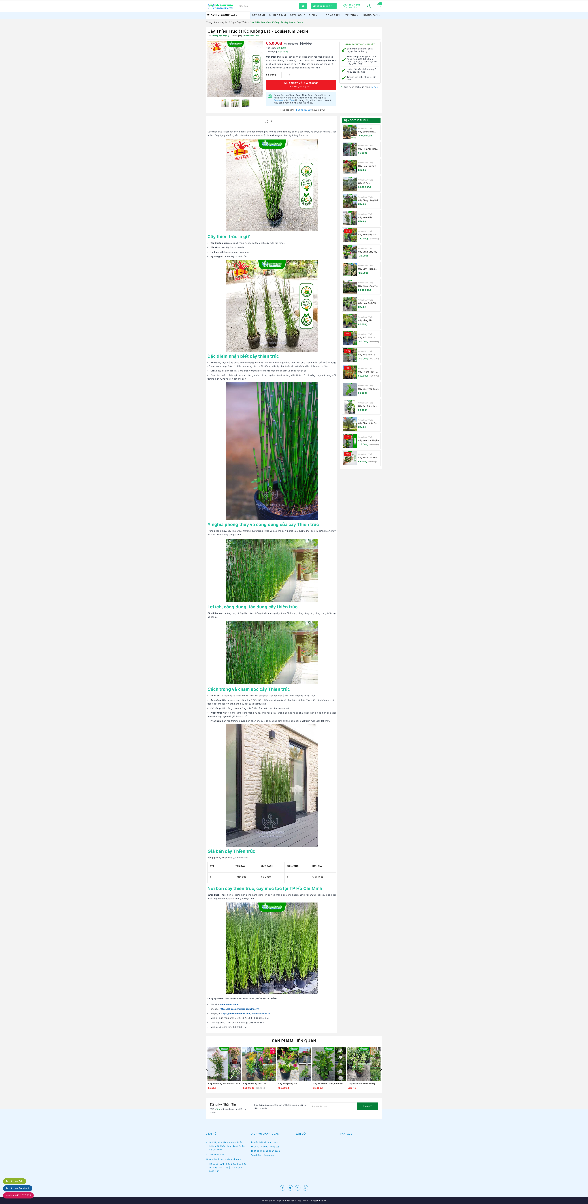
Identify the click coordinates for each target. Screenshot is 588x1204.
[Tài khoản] (369, 6)
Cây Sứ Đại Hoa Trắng (366, 131)
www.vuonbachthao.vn (314, 1200)
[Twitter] (290, 1188)
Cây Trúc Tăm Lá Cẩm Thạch (366, 337)
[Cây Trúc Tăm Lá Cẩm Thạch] (350, 338)
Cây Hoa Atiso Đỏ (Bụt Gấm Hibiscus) (368, 148)
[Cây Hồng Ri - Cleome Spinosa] (350, 321)
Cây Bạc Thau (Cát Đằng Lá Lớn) (367, 389)
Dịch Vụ (314, 15)
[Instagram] (297, 1188)
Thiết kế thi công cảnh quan (265, 1150)
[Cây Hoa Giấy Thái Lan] (350, 235)
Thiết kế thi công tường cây (265, 1146)
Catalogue (297, 15)
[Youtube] (305, 1188)
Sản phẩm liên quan (294, 1040)
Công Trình (333, 15)
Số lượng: (271, 74)
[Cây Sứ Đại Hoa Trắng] (350, 132)
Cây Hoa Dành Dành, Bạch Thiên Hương (329, 1083)
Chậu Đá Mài (277, 15)
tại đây (374, 87)
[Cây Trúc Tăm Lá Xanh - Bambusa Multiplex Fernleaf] (350, 355)
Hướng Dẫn (370, 15)
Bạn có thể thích (356, 120)
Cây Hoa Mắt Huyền (368, 440)
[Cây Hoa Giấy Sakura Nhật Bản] (350, 218)
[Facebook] (282, 1188)
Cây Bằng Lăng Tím (368, 286)
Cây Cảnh (258, 15)
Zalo (291, 100)
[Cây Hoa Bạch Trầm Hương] (350, 304)
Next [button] (381, 1068)
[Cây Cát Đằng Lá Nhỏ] (350, 407)
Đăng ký (367, 1106)
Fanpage (278, 100)
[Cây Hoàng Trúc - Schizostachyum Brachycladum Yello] (350, 372)
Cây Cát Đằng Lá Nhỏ (367, 406)
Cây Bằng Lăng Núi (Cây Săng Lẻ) (368, 200)
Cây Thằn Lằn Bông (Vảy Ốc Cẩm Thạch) (369, 457)
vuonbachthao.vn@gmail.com (225, 1159)
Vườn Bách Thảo (365, 128)
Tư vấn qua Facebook (18, 1188)
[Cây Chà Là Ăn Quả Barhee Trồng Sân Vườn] (350, 424)
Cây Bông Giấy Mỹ (367, 251)
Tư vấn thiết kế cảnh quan (264, 1142)
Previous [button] (206, 1068)
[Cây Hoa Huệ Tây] (350, 166)
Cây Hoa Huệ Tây (367, 166)
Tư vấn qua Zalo (14, 1181)
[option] (235, 69)
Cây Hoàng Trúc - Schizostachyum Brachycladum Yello (368, 371)
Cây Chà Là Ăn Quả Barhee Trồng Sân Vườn (368, 423)
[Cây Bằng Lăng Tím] (350, 287)
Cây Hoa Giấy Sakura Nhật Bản (366, 217)
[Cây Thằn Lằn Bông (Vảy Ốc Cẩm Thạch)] (350, 458)
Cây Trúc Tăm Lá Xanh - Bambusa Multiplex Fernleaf (367, 354)
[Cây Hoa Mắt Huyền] (350, 441)
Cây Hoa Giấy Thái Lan (367, 234)
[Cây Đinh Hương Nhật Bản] (350, 269)
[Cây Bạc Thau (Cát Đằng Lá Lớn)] (350, 389)
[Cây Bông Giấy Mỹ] (350, 252)
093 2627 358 (305, 110)
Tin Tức (351, 15)
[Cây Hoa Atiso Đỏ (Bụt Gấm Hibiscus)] (350, 149)
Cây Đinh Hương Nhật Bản (366, 269)
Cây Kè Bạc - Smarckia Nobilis (366, 183)
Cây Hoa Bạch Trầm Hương (368, 303)
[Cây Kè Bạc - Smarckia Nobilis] (350, 184)
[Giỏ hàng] (379, 6)
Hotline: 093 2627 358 (18, 1195)
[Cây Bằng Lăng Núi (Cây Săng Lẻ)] (350, 201)
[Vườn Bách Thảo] (220, 5)
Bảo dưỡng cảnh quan (262, 1155)
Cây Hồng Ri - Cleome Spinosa (366, 320)
